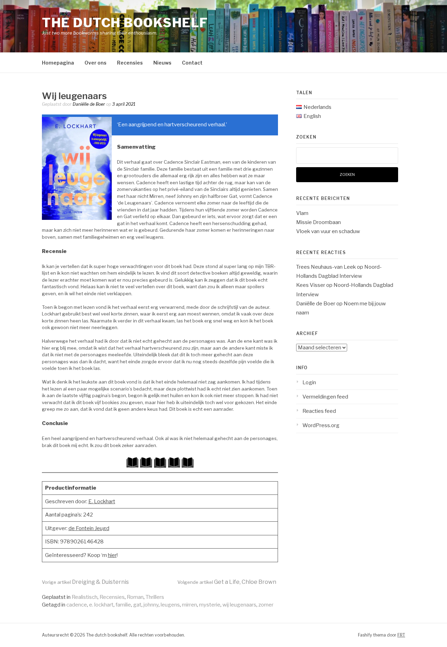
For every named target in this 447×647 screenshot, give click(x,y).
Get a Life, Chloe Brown (226, 582)
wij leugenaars (239, 605)
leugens (170, 605)
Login (309, 382)
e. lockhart (101, 605)
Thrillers (155, 597)
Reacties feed (319, 411)
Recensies (130, 63)
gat (137, 605)
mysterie (209, 605)
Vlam (302, 213)
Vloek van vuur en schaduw (328, 231)
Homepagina (58, 63)
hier (112, 555)
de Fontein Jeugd (88, 528)
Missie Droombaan (318, 222)
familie (123, 605)
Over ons (96, 63)
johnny (151, 605)
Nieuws (162, 63)
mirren (189, 605)
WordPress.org (320, 425)
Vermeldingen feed (325, 397)
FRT (401, 635)
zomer (265, 605)
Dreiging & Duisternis (85, 582)
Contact (192, 63)
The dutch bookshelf (125, 22)
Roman (135, 597)
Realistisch (84, 597)
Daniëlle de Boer (89, 104)
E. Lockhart (101, 501)
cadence (76, 605)
